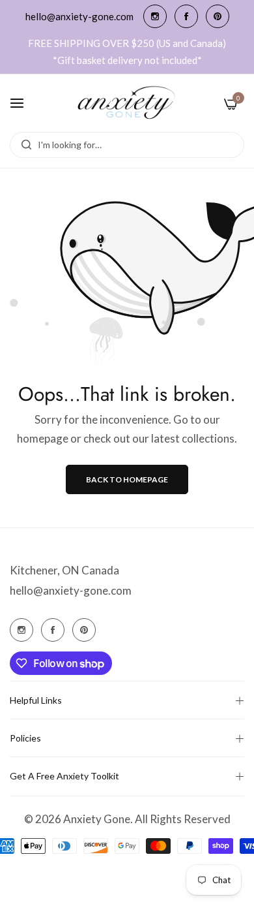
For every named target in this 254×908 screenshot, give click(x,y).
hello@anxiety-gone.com (71, 590)
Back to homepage (127, 479)
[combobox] (127, 145)
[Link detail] (155, 16)
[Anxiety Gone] (127, 103)
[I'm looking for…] (23, 145)
